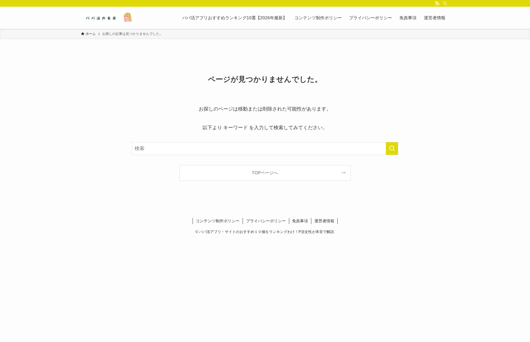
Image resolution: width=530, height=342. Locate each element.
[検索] (445, 3)
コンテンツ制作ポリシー (218, 221)
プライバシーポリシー (266, 221)
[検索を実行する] (392, 148)
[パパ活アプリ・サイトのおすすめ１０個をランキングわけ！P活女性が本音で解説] (108, 18)
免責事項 (300, 221)
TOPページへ (265, 172)
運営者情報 (324, 221)
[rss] (437, 3)
